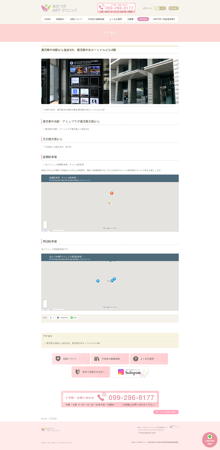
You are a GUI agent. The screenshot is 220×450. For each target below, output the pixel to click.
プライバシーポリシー (50, 443)
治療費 (130, 19)
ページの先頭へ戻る (168, 412)
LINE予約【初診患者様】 (164, 19)
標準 (156, 8)
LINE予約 (209, 442)
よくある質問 (116, 19)
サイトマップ (66, 443)
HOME (47, 19)
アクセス (143, 19)
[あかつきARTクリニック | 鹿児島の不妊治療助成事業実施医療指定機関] (59, 8)
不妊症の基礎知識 (96, 19)
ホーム (44, 418)
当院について (76, 19)
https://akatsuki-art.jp (147, 433)
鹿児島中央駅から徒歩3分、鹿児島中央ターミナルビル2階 (73, 343)
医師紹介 (60, 19)
